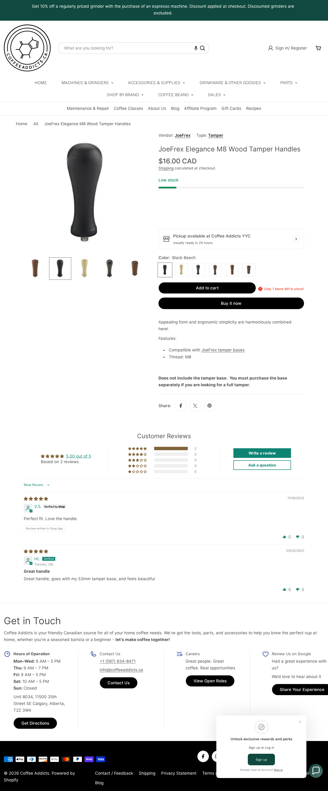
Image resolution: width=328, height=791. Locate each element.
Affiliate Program (200, 108)
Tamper (215, 135)
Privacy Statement (178, 773)
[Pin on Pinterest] (209, 405)
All (35, 123)
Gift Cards (231, 108)
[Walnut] (215, 269)
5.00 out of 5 (78, 456)
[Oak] (198, 269)
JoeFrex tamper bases (223, 350)
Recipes (253, 108)
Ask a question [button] (262, 465)
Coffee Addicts (34, 773)
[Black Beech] (164, 269)
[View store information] (296, 239)
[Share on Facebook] (181, 405)
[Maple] (181, 269)
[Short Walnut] (249, 269)
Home (21, 123)
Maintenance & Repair (88, 108)
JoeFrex (182, 135)
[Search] (202, 48)
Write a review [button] (262, 453)
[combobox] (133, 48)
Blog (175, 108)
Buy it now (231, 303)
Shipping (166, 168)
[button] (196, 48)
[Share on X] (195, 405)
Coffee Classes (128, 108)
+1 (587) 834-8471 (118, 661)
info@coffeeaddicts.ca (121, 669)
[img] (36, 498)
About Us (157, 108)
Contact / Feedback (114, 773)
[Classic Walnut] (232, 269)
